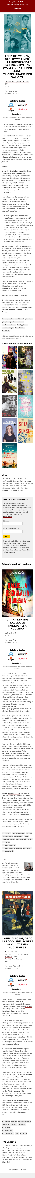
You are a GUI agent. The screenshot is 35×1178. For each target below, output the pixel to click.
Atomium (28, 1006)
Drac (17, 1133)
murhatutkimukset (8, 839)
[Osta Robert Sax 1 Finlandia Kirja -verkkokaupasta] (11, 982)
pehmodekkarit (21, 839)
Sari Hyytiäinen (22, 325)
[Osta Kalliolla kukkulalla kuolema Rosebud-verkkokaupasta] (23, 656)
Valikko (17, 9)
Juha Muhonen (10, 845)
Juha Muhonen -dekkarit (13, 848)
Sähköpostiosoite (11, 528)
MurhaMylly (27, 848)
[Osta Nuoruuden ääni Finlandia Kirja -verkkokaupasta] (11, 107)
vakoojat (13, 1124)
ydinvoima (21, 1124)
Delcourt (8, 956)
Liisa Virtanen (19, 328)
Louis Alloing (9, 1133)
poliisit (30, 839)
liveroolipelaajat (7, 836)
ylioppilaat (28, 319)
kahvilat (29, 833)
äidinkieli (21, 322)
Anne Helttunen (10, 325)
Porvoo (7, 842)
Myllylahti (8, 633)
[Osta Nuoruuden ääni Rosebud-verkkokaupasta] (23, 107)
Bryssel (7, 1127)
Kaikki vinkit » (18, 490)
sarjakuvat (5, 1124)
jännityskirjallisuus (18, 833)
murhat (26, 836)
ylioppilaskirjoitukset (9, 322)
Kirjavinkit (19, 2)
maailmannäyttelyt (24, 1121)
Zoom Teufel (9, 952)
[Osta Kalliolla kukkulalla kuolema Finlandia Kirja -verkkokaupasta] (11, 656)
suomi (7, 331)
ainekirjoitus (9, 319)
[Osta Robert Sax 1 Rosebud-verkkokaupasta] (23, 982)
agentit (7, 1121)
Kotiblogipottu (7, 490)
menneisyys (18, 836)
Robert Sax (8, 1130)
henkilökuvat (19, 319)
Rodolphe (23, 1133)
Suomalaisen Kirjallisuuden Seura (17, 82)
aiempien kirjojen (14, 793)
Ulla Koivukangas (8, 328)
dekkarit (7, 833)
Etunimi (6, 521)
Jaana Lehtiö (9, 851)
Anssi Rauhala (17, 959)
